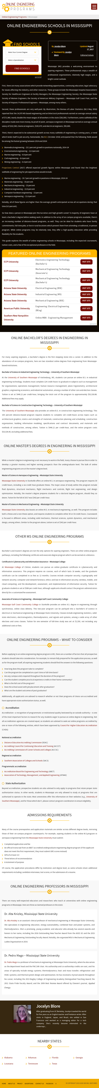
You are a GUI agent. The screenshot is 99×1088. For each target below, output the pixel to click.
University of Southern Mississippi (22, 377)
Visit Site (86, 262)
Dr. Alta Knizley (10, 920)
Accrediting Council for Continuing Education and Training (28, 746)
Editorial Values (87, 55)
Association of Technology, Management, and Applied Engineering (32, 775)
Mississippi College (13, 567)
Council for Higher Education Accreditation (78, 725)
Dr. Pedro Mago (10, 962)
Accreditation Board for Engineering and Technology (26, 771)
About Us (11, 1084)
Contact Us (39, 1084)
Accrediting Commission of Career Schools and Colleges (27, 750)
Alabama (8, 1057)
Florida (55, 1057)
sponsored (38, 77)
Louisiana (8, 1063)
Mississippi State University (13, 481)
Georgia (79, 1057)
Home (4, 1084)
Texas (54, 1063)
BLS (45, 137)
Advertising (29, 1084)
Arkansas (32, 1057)
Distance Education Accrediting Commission (23, 742)
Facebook (49, 1084)
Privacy (19, 1084)
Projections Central (10, 167)
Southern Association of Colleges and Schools (23, 760)
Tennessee (33, 1063)
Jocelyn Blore (60, 46)
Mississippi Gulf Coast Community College (20, 604)
